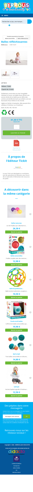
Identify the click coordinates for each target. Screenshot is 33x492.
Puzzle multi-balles (16, 321)
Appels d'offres (16, 468)
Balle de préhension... (16, 288)
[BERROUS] (16, 6)
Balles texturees (16, 223)
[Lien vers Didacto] (16, 452)
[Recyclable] (4, 115)
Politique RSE (16, 465)
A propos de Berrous (16, 463)
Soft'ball (16, 387)
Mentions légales (16, 472)
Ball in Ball (16, 354)
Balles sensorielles (16, 256)
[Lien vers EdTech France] (16, 461)
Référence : (5, 45)
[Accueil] (3, 36)
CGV (16, 470)
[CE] (11, 115)
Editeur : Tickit (6, 86)
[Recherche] (29, 21)
